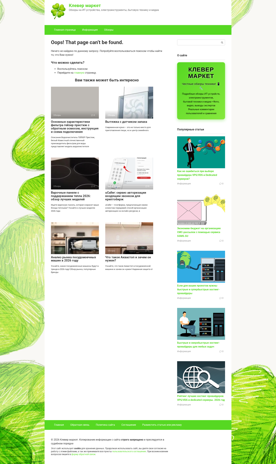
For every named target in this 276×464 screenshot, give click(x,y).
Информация (90, 29)
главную (79, 72)
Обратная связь (79, 424)
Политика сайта (105, 424)
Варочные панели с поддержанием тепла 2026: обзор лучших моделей (71, 196)
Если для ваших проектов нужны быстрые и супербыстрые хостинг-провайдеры (198, 289)
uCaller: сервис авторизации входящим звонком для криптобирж (125, 196)
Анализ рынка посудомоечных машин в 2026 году (73, 258)
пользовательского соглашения (129, 451)
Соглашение (128, 424)
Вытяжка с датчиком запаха (126, 122)
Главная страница (65, 29)
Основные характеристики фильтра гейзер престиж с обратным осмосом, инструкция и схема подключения (75, 127)
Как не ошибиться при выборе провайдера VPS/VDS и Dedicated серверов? (197, 175)
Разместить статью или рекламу (162, 424)
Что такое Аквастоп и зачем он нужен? (128, 258)
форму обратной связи (83, 454)
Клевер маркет (85, 5)
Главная (59, 424)
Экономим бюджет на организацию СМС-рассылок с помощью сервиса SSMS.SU (199, 232)
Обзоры (108, 29)
